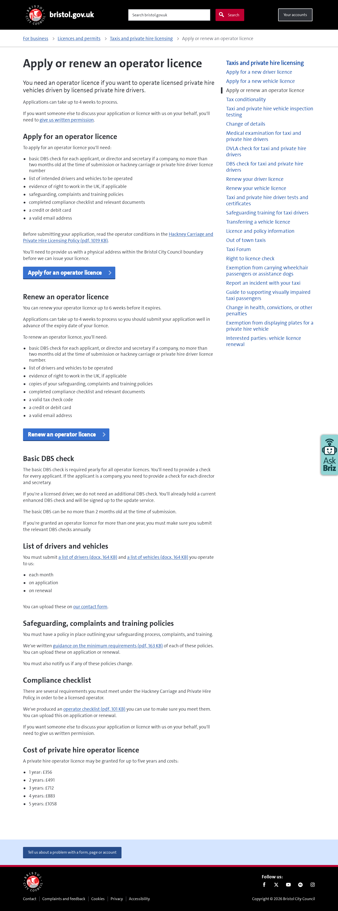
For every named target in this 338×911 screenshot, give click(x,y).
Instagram (312, 886)
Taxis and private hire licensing (265, 63)
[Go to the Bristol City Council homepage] (33, 882)
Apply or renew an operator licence (265, 90)
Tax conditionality (246, 99)
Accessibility (139, 898)
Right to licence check (250, 259)
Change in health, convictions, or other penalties (269, 310)
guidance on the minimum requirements (108, 646)
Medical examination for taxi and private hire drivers (263, 136)
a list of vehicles (157, 557)
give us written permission (67, 120)
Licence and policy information (260, 231)
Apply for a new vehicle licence (260, 81)
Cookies (98, 898)
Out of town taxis (246, 240)
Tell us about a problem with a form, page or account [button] (72, 852)
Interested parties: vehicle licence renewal (263, 341)
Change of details (245, 124)
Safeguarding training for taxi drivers (267, 213)
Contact (29, 898)
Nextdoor (300, 886)
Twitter (276, 886)
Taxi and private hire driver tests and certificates (267, 200)
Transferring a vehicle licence (258, 222)
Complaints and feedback (63, 898)
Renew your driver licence (255, 179)
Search (233, 15)
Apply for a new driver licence (259, 72)
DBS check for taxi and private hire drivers (264, 167)
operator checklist (94, 709)
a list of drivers (87, 557)
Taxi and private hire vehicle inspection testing (269, 112)
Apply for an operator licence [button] (65, 273)
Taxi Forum (238, 249)
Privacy (117, 898)
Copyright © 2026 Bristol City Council (283, 898)
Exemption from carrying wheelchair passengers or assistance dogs (267, 271)
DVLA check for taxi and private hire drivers (266, 151)
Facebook (264, 886)
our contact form (90, 607)
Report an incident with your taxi (263, 283)
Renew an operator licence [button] (62, 434)
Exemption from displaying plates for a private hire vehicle (270, 326)
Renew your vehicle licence (256, 188)
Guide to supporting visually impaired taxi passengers (268, 295)
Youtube (288, 886)
